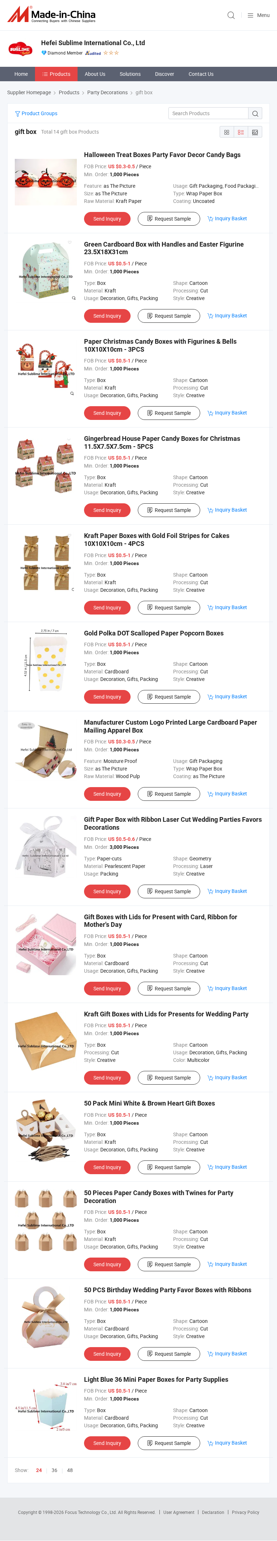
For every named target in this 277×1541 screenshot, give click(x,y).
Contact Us (201, 73)
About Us (95, 73)
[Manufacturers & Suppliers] (52, 14)
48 (70, 1470)
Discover (164, 73)
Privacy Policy (245, 1512)
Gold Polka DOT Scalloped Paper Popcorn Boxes (154, 633)
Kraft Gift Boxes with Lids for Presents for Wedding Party (166, 1014)
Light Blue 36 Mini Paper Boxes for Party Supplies (156, 1379)
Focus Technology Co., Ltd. (91, 1512)
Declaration (213, 1512)
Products (60, 73)
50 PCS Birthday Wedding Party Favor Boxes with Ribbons (167, 1290)
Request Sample (173, 218)
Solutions (130, 73)
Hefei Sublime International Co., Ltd (93, 43)
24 (39, 1470)
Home (21, 73)
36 (54, 1470)
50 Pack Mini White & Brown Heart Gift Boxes (149, 1103)
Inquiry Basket (231, 218)
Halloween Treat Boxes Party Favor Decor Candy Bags (162, 155)
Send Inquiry (107, 218)
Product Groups (39, 113)
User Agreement (178, 1512)
